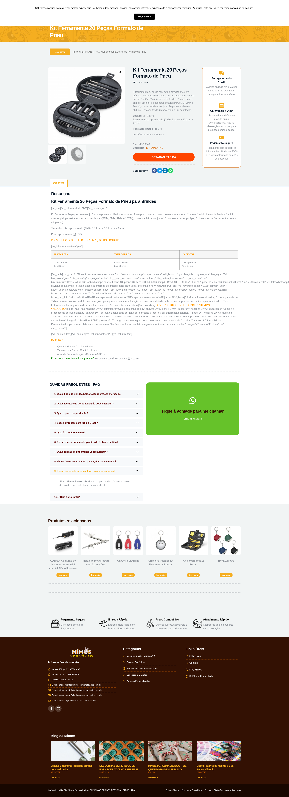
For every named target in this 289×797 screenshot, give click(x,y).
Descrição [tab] (59, 183)
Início (76, 51)
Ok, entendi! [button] (144, 16)
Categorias (60, 52)
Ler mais (63, 575)
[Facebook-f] (51, 708)
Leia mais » (56, 778)
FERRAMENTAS (89, 51)
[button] (120, 72)
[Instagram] (58, 708)
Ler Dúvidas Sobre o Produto (148, 134)
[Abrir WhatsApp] (281, 789)
